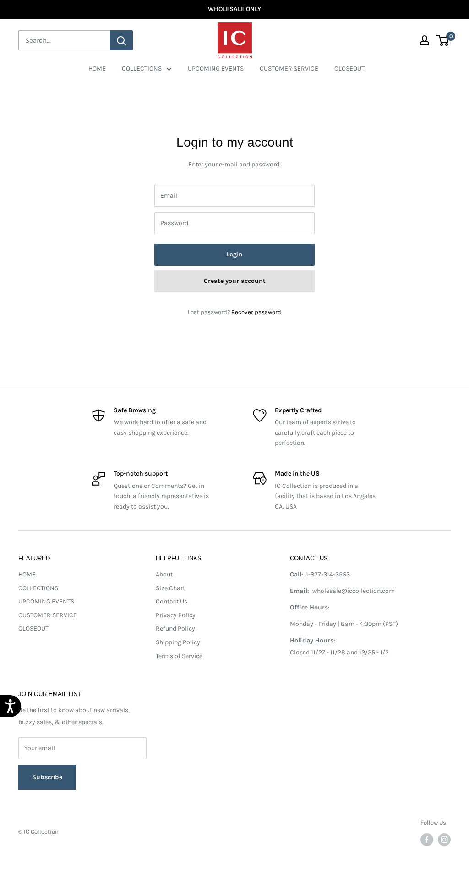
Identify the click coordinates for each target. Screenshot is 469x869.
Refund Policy (175, 628)
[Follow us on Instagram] (444, 839)
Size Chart (170, 588)
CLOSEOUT (349, 68)
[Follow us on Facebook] (426, 839)
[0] (443, 40)
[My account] (424, 40)
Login (234, 254)
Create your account (235, 281)
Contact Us (171, 601)
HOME (97, 68)
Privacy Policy (176, 615)
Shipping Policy (178, 642)
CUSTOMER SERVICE (289, 68)
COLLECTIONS (142, 68)
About (164, 574)
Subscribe (47, 773)
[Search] (121, 40)
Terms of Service (179, 656)
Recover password (256, 312)
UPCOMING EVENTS (216, 68)
